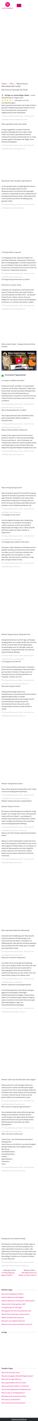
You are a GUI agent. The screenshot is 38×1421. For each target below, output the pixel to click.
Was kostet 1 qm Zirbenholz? (11, 1399)
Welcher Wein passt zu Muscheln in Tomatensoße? (18, 1301)
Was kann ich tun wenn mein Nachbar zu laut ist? (17, 1324)
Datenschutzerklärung (19, 1419)
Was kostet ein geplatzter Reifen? (13, 1294)
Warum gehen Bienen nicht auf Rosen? (14, 1383)
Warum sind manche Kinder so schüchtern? (15, 1386)
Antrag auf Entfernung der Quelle (13, 116)
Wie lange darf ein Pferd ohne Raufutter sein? (16, 1311)
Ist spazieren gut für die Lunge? (12, 1307)
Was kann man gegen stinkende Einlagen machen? (17, 1376)
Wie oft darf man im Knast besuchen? (14, 1403)
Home (4, 83)
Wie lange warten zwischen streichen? (14, 1396)
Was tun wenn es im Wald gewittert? (13, 1393)
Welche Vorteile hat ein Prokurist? (13, 1317)
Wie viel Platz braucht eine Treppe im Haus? (16, 1314)
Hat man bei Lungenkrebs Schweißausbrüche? (16, 1389)
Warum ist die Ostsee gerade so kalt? (14, 1304)
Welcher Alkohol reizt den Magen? (13, 1297)
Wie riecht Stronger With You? (12, 1379)
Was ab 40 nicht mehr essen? (11, 1372)
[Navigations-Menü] (19, 5)
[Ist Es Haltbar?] (8, 5)
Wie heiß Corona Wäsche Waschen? (13, 1321)
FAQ (11, 83)
